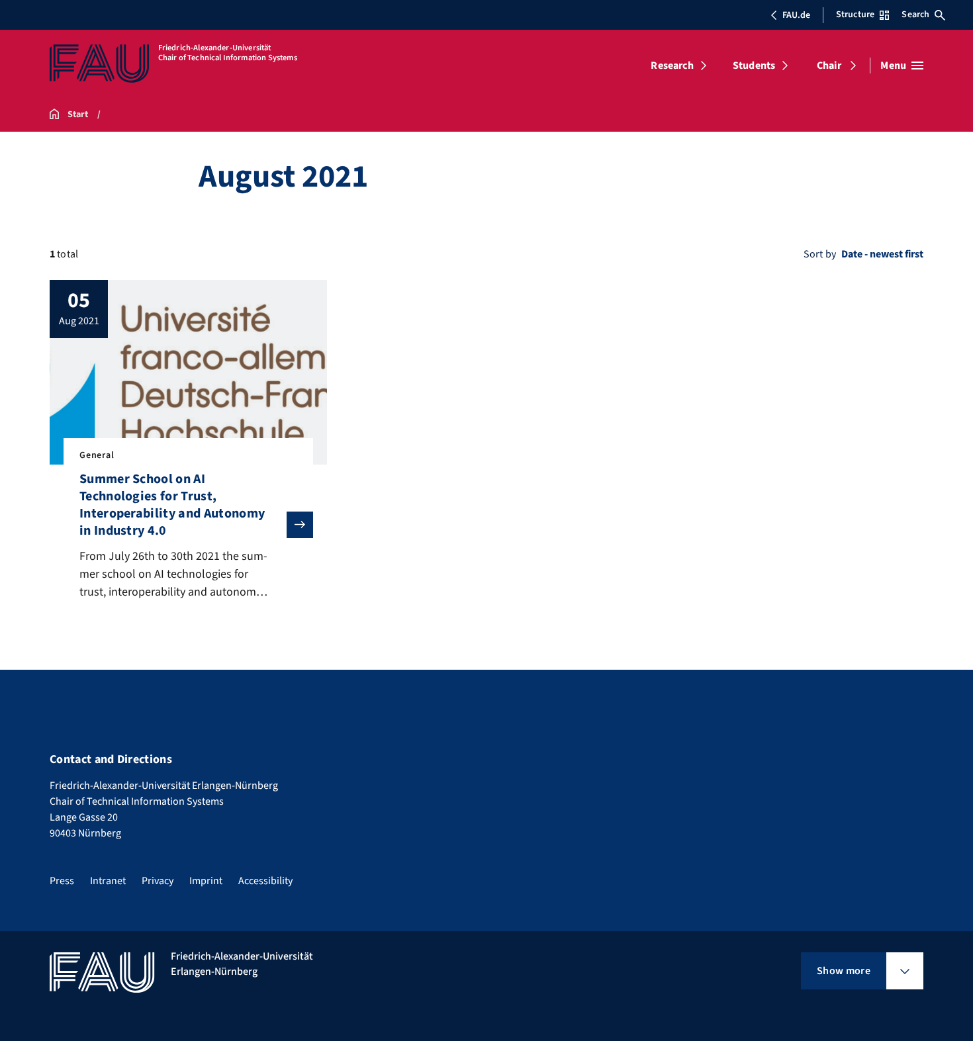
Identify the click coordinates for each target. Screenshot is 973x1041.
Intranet (108, 881)
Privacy (157, 881)
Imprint (205, 881)
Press (62, 881)
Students (754, 65)
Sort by (820, 254)
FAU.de (796, 15)
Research (672, 65)
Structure (855, 14)
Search (915, 14)
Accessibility (265, 881)
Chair (829, 65)
